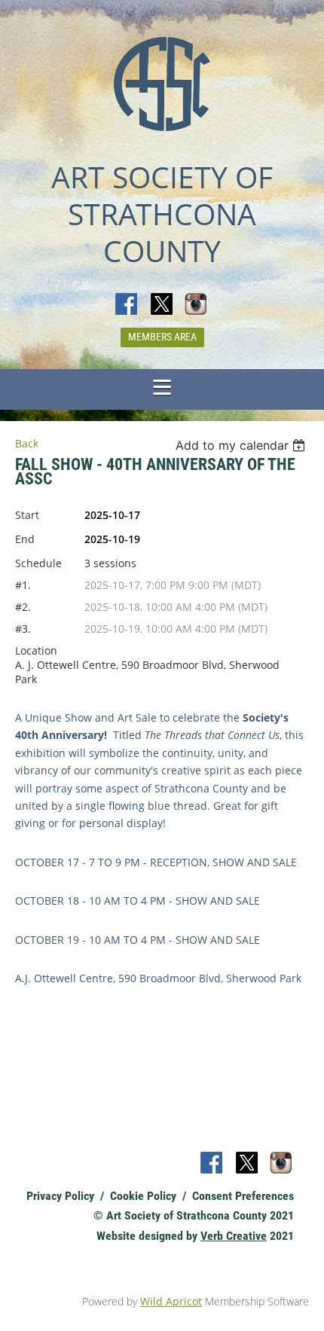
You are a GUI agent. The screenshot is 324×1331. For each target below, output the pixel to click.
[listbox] (242, 445)
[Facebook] (127, 305)
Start (27, 515)
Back (26, 443)
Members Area (162, 337)
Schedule (38, 563)
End (25, 539)
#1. (23, 585)
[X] (162, 305)
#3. (23, 628)
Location (36, 650)
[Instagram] (197, 305)
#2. (23, 607)
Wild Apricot (171, 1301)
